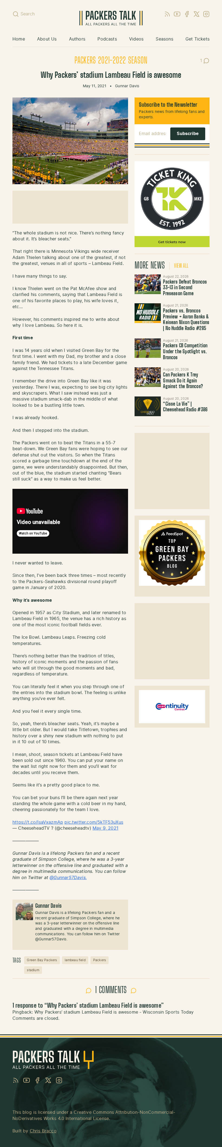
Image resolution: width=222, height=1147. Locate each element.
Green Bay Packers (42, 960)
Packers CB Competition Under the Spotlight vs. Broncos (185, 352)
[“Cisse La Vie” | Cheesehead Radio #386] (148, 406)
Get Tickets (197, 39)
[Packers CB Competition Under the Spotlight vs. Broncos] (148, 348)
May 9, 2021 (105, 828)
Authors (77, 39)
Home (18, 39)
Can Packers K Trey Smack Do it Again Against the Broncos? (183, 381)
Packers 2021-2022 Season (111, 60)
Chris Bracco (43, 1131)
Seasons (164, 39)
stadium (33, 970)
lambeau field (75, 960)
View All (181, 266)
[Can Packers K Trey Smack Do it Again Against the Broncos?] (148, 377)
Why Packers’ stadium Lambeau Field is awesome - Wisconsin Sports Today (114, 1012)
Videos (136, 39)
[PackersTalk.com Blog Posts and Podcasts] (111, 18)
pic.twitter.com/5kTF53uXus (93, 822)
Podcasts (107, 39)
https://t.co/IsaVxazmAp (37, 822)
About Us (47, 39)
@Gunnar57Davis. (68, 878)
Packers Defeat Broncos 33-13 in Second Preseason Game (185, 288)
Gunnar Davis (127, 86)
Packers (99, 960)
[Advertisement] (172, 471)
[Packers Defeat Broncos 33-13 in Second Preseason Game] (148, 284)
